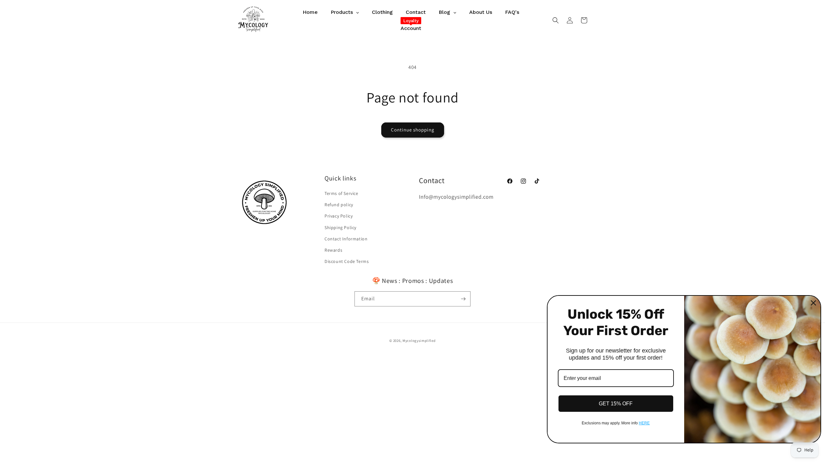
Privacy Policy (339, 216)
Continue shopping (412, 130)
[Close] (813, 303)
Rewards (333, 250)
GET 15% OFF (616, 403)
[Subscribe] (463, 298)
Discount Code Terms (347, 261)
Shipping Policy (340, 227)
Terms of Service (341, 193)
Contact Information (346, 239)
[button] (555, 20)
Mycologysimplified (419, 340)
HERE (644, 423)
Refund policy (339, 205)
